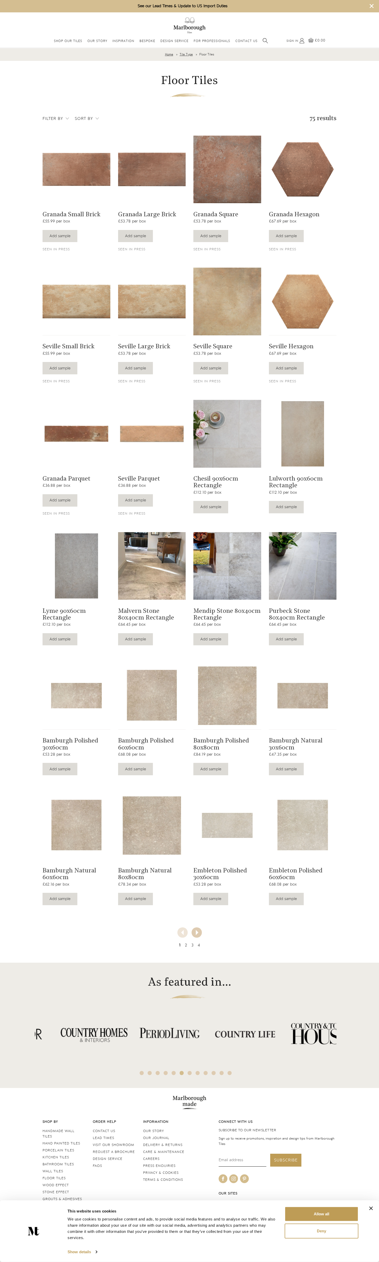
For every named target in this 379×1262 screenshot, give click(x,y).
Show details (79, 1252)
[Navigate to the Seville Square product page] (227, 301)
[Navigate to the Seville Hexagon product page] (303, 301)
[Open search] (265, 40)
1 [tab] (142, 1073)
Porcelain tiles (58, 1150)
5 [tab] (174, 1073)
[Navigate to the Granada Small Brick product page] (76, 169)
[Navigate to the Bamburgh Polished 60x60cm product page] (152, 696)
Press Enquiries (159, 1166)
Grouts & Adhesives (62, 1199)
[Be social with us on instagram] (233, 1178)
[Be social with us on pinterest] (244, 1178)
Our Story (97, 41)
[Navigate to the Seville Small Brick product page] (76, 301)
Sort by (84, 118)
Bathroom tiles (58, 1164)
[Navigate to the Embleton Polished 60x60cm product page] (303, 826)
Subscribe (286, 1160)
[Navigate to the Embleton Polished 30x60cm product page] (227, 826)
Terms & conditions (163, 1180)
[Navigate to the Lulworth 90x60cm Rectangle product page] (303, 434)
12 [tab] (230, 1073)
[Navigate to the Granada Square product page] (227, 169)
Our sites (228, 1193)
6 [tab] (182, 1073)
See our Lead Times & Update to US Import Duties (182, 6)
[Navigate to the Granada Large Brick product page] (152, 169)
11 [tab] (222, 1073)
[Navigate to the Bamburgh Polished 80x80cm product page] (227, 696)
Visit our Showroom (113, 1145)
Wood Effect (56, 1185)
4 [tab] (166, 1073)
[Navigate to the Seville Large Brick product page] (152, 301)
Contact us (104, 1131)
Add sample (60, 236)
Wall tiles (53, 1171)
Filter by (53, 118)
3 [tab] (158, 1073)
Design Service (174, 41)
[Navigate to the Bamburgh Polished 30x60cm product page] (76, 696)
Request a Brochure (114, 1152)
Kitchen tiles (56, 1157)
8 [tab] (198, 1073)
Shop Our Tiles (68, 41)
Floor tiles (54, 1178)
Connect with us (236, 1122)
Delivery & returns (163, 1145)
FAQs (97, 1166)
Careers (151, 1159)
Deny (321, 1230)
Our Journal (156, 1138)
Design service (107, 1159)
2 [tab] (150, 1073)
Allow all (321, 1214)
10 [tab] (214, 1073)
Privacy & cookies (161, 1173)
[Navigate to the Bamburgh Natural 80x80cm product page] (152, 826)
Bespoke (147, 41)
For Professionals (212, 41)
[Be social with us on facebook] (223, 1178)
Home (169, 54)
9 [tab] (206, 1073)
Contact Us (246, 41)
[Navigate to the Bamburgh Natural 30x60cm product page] (303, 696)
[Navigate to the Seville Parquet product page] (152, 434)
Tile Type (186, 54)
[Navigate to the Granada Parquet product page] (76, 434)
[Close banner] (371, 1208)
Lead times (103, 1138)
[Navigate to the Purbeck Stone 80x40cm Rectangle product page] (303, 566)
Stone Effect (56, 1192)
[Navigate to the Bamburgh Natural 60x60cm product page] (76, 826)
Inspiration (123, 41)
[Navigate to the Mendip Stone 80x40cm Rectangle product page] (227, 566)
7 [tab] (190, 1073)
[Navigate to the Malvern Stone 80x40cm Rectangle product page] (152, 566)
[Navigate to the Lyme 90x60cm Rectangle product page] (76, 566)
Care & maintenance (163, 1152)
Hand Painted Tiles (61, 1143)
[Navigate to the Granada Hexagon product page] (303, 169)
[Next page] (197, 932)
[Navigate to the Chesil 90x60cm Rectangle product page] (227, 434)
